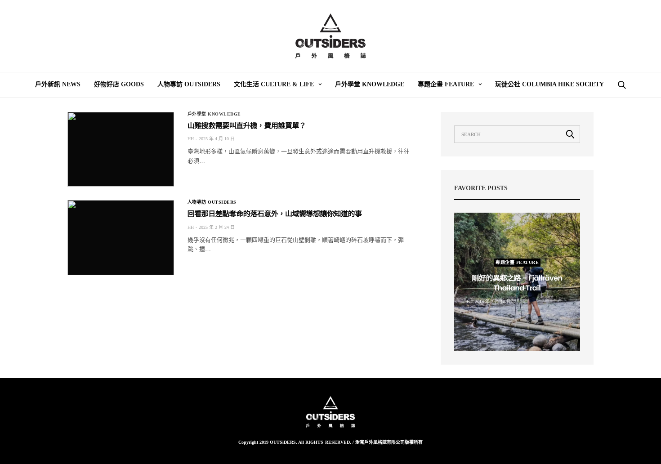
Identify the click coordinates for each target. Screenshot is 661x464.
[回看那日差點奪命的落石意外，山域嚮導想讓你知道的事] (120, 237)
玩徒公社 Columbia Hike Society (549, 84)
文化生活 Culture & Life (274, 84)
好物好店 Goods (119, 84)
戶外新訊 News (57, 84)
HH (191, 138)
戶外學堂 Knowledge (369, 84)
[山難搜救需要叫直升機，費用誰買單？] (120, 149)
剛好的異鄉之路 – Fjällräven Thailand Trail (517, 283)
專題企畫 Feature (446, 84)
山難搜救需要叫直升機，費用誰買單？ (247, 125)
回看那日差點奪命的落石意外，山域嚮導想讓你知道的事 (275, 214)
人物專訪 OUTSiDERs (188, 84)
